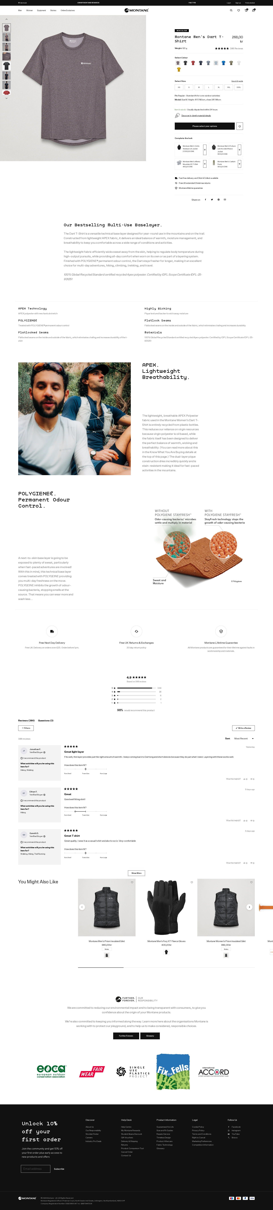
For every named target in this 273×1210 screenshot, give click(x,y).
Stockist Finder (92, 1134)
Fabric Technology (165, 1145)
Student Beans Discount (131, 1134)
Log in (229, 3)
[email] (225, 199)
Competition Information (203, 1145)
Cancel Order (127, 1152)
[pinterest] (218, 199)
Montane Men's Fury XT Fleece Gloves (166, 941)
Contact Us (126, 1155)
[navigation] (82, 907)
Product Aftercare (164, 1141)
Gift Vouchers (127, 1137)
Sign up (238, 3)
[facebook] (205, 199)
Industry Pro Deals (93, 1141)
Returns (124, 1145)
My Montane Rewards (130, 1130)
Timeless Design (164, 1137)
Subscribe (59, 1169)
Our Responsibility (93, 1130)
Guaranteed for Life (165, 1127)
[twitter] (212, 199)
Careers (89, 1137)
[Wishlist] (238, 10)
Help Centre (126, 1127)
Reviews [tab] (26, 721)
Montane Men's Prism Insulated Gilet (107, 941)
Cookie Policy (198, 1127)
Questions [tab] (45, 721)
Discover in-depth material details (196, 115)
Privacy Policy (198, 1130)
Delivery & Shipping (129, 1141)
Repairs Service (163, 1134)
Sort (227, 738)
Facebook (236, 1127)
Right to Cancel (198, 1137)
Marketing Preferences (202, 1141)
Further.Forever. (126, 1036)
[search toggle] (231, 10)
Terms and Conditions (201, 1134)
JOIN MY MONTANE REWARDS (136, 3)
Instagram (236, 1130)
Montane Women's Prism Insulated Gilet (226, 941)
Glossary (150, 1036)
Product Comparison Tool (132, 1148)
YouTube (235, 1134)
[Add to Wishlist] (239, 126)
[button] (229, 48)
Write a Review (246, 729)
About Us (90, 1127)
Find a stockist (250, 3)
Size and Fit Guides (165, 1130)
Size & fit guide (237, 81)
